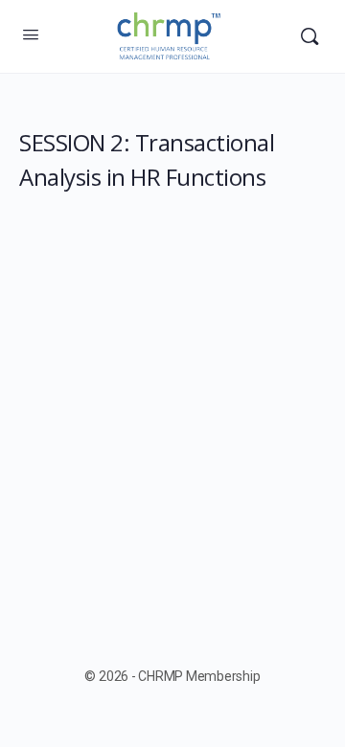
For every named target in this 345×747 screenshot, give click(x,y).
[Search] (309, 36)
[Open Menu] (30, 34)
